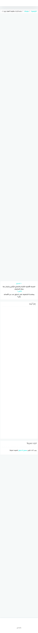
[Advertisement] (19, 58)
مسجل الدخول (22, 450)
